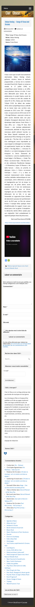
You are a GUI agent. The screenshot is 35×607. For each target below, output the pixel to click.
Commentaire (8, 286)
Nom (5, 307)
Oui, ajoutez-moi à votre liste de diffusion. (14, 331)
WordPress (16, 602)
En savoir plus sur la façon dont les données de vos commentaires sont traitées (17, 345)
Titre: (7, 35)
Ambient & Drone (12, 525)
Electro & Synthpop (13, 536)
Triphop (9, 581)
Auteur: (8, 40)
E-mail (5, 314)
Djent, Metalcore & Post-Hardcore (18, 532)
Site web (6, 322)
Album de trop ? (11, 523)
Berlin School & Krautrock (15, 528)
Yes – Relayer (19, 465)
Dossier (9, 534)
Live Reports (11, 548)
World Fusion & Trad (13, 584)
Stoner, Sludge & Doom (14, 579)
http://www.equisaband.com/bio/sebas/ (17, 222)
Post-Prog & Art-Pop (13, 570)
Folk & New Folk (12, 539)
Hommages (10, 541)
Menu (6, 8)
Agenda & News (12, 521)
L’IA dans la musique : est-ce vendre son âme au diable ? (16, 474)
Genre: (8, 42)
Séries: (8, 37)
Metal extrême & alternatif (15, 552)
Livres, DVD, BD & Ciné (14, 550)
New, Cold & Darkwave (14, 561)
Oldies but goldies (12, 563)
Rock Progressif (12, 577)
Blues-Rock (10, 530)
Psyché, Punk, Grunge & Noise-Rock (18, 574)
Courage (24, 602)
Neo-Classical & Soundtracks (16, 559)
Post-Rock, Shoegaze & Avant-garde (18, 572)
